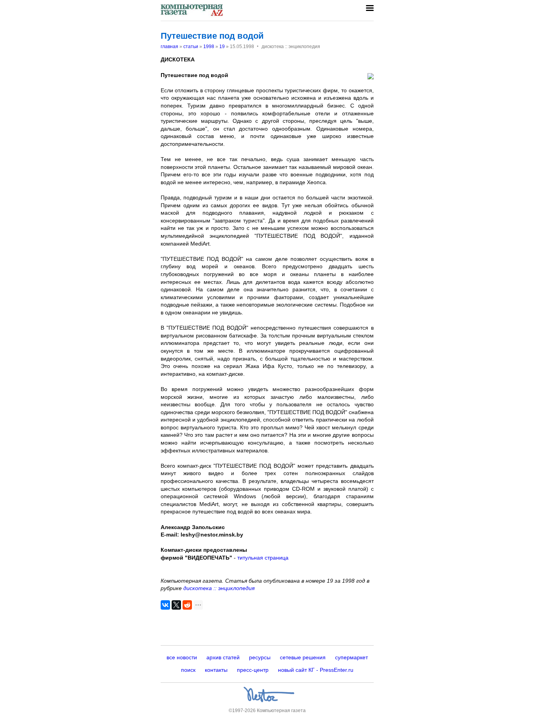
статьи (190, 46)
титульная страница (263, 557)
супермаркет (351, 657)
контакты (216, 670)
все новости (182, 657)
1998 (208, 46)
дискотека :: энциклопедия (218, 588)
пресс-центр (253, 670)
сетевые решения (303, 657)
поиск (188, 670)
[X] (176, 605)
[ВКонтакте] (165, 605)
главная (169, 46)
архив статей (223, 657)
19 (222, 46)
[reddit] (187, 605)
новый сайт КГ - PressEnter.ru (315, 670)
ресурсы (260, 657)
